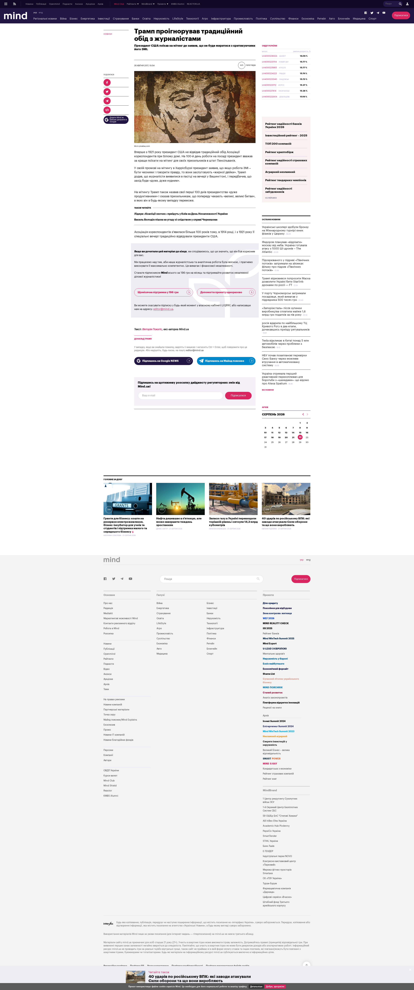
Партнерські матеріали (116, 710)
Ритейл (321, 18)
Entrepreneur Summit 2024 (278, 726)
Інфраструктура (221, 18)
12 (279, 433)
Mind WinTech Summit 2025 (278, 639)
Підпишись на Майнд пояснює (224, 361)
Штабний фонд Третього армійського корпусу (276, 904)
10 (265, 433)
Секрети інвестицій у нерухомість (275, 743)
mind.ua (219, 934)
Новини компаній (113, 705)
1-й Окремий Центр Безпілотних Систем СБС (280, 809)
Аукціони (90, 4)
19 (279, 437)
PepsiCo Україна (272, 831)
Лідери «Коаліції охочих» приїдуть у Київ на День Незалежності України (181, 214)
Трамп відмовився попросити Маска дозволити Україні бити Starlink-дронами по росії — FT (286, 281)
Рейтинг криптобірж (279, 152)
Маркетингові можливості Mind (121, 618)
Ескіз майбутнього (273, 664)
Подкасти (67, 4)
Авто (332, 18)
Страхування (121, 18)
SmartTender (270, 836)
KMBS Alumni (177, 4)
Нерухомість (161, 18)
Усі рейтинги (271, 198)
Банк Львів (268, 846)
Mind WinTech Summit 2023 (278, 731)
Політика (261, 18)
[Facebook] (366, 13)
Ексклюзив (109, 725)
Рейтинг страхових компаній (278, 774)
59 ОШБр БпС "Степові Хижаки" (280, 816)
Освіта (146, 18)
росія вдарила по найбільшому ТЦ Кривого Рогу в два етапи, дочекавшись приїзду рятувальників (286, 326)
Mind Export (270, 644)
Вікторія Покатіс (152, 329)
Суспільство (277, 18)
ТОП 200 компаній (278, 143)
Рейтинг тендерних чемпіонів (285, 180)
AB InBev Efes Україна (275, 821)
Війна (63, 18)
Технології (192, 18)
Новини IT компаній (114, 735)
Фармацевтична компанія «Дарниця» (277, 890)
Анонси (79, 4)
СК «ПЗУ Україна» (272, 878)
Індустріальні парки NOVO (277, 856)
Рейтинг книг (270, 779)
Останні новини (271, 220)
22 (300, 437)
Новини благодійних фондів (118, 740)
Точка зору (109, 715)
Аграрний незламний (280, 172)
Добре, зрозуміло (275, 986)
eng (41, 13)
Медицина (359, 18)
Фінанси (293, 18)
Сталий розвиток (273, 693)
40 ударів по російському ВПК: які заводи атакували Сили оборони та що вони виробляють (286, 521)
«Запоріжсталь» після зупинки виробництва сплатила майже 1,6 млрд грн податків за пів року (284, 311)
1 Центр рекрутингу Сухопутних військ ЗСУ (280, 800)
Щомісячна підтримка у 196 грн (158, 292)
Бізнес (74, 18)
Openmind (54, 4)
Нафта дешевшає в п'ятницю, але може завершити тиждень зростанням (179, 521)
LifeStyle (177, 18)
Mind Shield (110, 786)
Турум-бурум (270, 883)
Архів (100, 4)
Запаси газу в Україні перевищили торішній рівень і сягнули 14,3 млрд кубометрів (233, 521)
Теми (106, 689)
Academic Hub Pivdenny (276, 826)
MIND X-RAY (270, 764)
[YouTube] (383, 13)
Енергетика (88, 18)
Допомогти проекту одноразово (221, 292)
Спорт (372, 18)
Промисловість (243, 18)
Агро (205, 18)
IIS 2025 (267, 628)
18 (272, 437)
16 (307, 433)
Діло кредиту (270, 603)
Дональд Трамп (143, 339)
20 (286, 437)
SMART (272, 759)
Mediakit (108, 613)
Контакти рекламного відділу (119, 623)
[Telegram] (377, 13)
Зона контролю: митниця (277, 613)
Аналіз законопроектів (275, 698)
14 (293, 433)
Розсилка (109, 634)
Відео (106, 669)
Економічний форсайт (275, 669)
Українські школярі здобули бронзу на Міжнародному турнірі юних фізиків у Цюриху (285, 230)
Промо (107, 730)
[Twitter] (371, 13)
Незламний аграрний (275, 736)
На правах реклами (114, 699)
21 (293, 437)
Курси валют (110, 776)
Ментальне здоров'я (274, 654)
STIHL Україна (270, 841)
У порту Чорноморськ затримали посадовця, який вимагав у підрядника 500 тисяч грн (284, 296)
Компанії (108, 755)
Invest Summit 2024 (274, 721)
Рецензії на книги (272, 708)
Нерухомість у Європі (275, 659)
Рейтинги (108, 659)
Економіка (308, 18)
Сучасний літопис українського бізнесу (281, 681)
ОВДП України (269, 46)
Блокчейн (344, 18)
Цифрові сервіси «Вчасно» (277, 897)
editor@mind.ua (163, 309)
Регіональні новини (45, 18)
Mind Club (119, 4)
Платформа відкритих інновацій (281, 703)
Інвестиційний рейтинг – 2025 (286, 135)
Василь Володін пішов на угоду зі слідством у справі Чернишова (175, 219)
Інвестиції (104, 18)
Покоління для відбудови (277, 608)
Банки (135, 18)
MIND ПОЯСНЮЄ (273, 687)
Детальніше (256, 986)
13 (286, 433)
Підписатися (401, 15)
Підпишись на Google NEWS (160, 361)
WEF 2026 (268, 618)
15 (300, 433)
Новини (29, 4)
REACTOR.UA (193, 4)
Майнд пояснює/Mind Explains (120, 720)
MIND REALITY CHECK (276, 623)
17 (265, 437)
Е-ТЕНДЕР (268, 851)
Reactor (108, 791)
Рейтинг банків (271, 634)
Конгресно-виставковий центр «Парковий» (279, 863)
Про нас (108, 603)
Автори (107, 760)
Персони (108, 750)
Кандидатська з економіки (277, 769)
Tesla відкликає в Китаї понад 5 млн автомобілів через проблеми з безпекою (285, 344)
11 (272, 433)
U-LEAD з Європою (275, 649)
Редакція (108, 608)
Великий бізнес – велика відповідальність (276, 752)
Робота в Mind (111, 628)
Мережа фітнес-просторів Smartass (277, 871)
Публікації (41, 4)
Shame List (269, 674)
